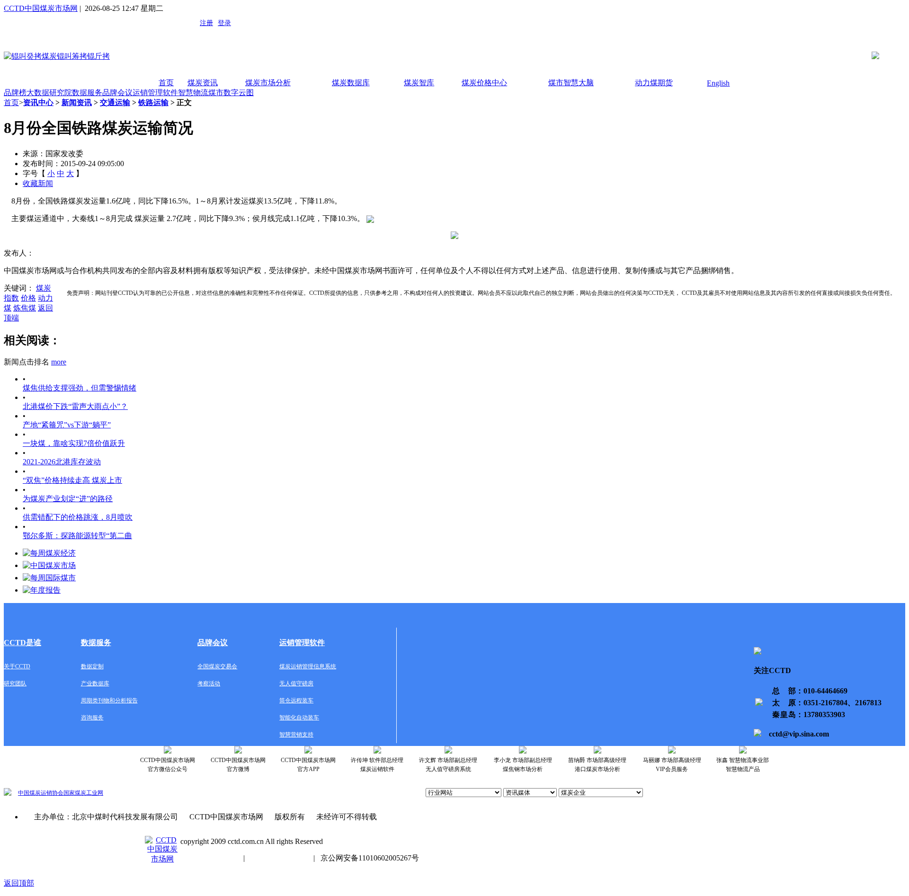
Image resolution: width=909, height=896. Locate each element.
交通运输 (115, 102)
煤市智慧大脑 (571, 83)
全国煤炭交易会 (217, 666)
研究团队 (15, 683)
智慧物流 (193, 93)
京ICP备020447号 (209, 858)
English (718, 83)
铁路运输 (153, 102)
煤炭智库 (419, 83)
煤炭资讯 (202, 83)
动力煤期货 (654, 83)
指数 (11, 298)
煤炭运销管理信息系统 (307, 666)
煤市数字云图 (231, 93)
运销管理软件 (155, 93)
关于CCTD (17, 666)
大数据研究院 (49, 93)
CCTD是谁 (22, 643)
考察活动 (208, 683)
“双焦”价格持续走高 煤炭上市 (72, 480)
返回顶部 (19, 883)
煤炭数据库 (351, 83)
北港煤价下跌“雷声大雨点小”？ (75, 406)
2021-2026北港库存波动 (62, 462)
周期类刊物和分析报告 (109, 700)
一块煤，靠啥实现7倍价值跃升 (74, 443)
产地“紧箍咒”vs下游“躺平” (67, 425)
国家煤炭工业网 (83, 793)
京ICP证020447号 (279, 858)
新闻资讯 (77, 102)
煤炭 (43, 288)
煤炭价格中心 (484, 83)
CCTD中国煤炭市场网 (41, 8)
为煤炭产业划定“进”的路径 (68, 499)
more (58, 362)
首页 (166, 83)
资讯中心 (38, 102)
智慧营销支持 (296, 734)
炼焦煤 (24, 308)
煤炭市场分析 (268, 83)
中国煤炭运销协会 (40, 793)
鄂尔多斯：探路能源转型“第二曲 (77, 536)
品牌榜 (15, 93)
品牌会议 (117, 93)
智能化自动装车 (299, 717)
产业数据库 (95, 683)
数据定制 (92, 666)
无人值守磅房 (296, 683)
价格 (28, 298)
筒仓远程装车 (296, 700)
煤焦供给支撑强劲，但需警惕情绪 (79, 388)
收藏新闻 (38, 183)
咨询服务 (92, 717)
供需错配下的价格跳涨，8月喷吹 (78, 517)
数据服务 (87, 93)
